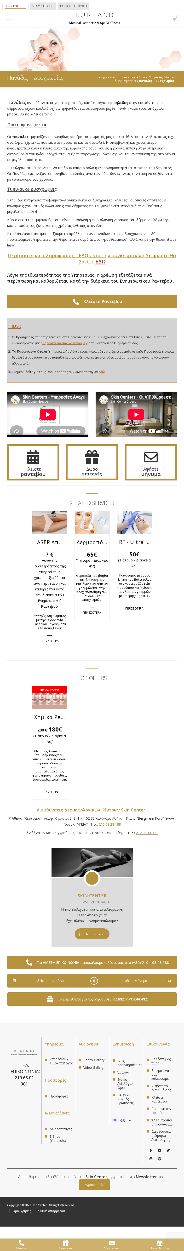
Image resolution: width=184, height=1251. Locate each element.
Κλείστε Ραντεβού (50, 980)
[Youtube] (159, 1150)
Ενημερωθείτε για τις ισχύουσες (103, 999)
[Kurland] (94, 23)
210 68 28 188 (110, 824)
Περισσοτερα (49, 640)
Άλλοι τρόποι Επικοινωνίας (161, 1122)
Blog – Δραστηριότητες (129, 1062)
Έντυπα (123, 1072)
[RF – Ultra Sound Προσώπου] (134, 528)
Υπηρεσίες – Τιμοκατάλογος (117, 77)
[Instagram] (151, 1158)
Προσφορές (59, 1096)
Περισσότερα (94, 934)
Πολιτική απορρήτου (50, 1211)
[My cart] (175, 19)
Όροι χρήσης (22, 1211)
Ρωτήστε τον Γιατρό (161, 1110)
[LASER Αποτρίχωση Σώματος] (49, 528)
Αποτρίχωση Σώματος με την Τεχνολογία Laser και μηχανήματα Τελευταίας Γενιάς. (50, 622)
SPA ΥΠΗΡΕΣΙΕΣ (42, 6)
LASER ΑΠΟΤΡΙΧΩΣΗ (73, 6)
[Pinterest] (159, 1158)
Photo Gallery (93, 1060)
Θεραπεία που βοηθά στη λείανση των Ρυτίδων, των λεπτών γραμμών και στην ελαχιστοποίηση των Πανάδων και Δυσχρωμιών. (92, 587)
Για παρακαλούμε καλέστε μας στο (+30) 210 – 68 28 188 (103, 962)
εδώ (101, 372)
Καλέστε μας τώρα (161, 1061)
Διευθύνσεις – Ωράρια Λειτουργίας (161, 1135)
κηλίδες (121, 102)
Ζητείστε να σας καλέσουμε (63, 343)
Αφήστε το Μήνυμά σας (161, 1088)
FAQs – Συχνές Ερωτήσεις (125, 1099)
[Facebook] (151, 1150)
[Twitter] (168, 1150)
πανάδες (20, 136)
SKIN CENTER (92, 895)
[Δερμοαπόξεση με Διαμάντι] (92, 528)
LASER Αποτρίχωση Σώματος (50, 542)
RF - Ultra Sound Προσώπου (135, 542)
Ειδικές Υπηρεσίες (151, 77)
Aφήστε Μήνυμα (134, 980)
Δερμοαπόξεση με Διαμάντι (93, 542)
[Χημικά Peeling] (49, 703)
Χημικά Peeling (50, 717)
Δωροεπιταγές (61, 1129)
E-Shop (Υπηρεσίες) (59, 1138)
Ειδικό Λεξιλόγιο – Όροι (126, 1083)
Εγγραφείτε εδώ (94, 1184)
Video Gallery (93, 1067)
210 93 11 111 (147, 832)
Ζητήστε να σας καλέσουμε (160, 1074)
